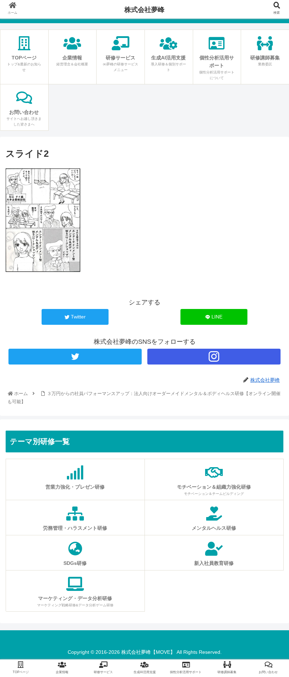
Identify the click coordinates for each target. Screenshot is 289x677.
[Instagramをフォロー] (214, 357)
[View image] (43, 271)
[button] (267, 598)
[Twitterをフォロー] (75, 357)
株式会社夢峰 (144, 9)
